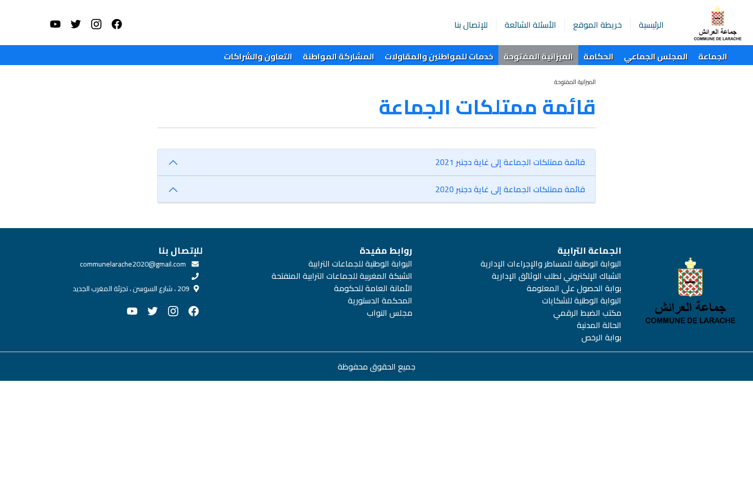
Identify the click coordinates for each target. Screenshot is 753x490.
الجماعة (712, 56)
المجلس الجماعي (656, 56)
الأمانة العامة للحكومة (373, 288)
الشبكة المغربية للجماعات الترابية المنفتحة (341, 276)
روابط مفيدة (386, 250)
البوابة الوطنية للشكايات (581, 300)
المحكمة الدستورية (380, 300)
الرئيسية (651, 24)
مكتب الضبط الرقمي (587, 313)
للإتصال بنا (471, 24)
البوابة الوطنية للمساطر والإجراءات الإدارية (550, 263)
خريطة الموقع (597, 24)
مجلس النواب (389, 313)
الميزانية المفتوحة (538, 56)
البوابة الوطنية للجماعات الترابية (360, 263)
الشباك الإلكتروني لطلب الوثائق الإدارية (556, 276)
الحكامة (598, 56)
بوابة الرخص (601, 337)
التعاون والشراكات (258, 56)
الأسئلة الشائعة (530, 24)
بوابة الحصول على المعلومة (574, 288)
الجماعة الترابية (589, 250)
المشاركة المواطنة (338, 56)
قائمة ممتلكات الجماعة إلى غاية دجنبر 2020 (510, 189)
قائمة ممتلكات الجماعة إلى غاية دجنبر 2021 (510, 162)
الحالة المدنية (599, 325)
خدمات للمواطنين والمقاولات (439, 56)
